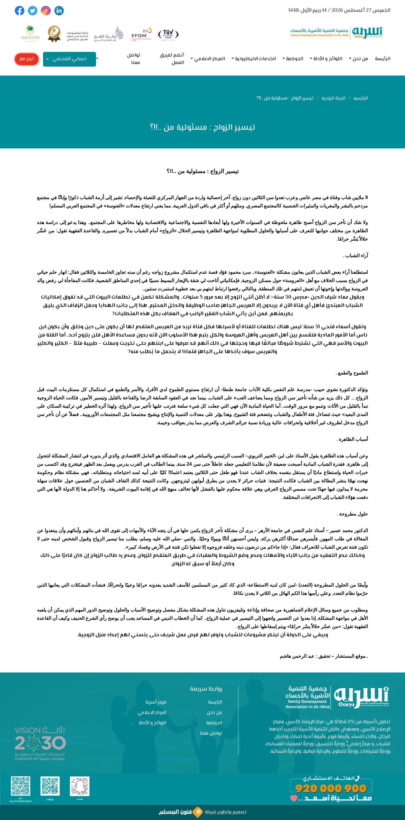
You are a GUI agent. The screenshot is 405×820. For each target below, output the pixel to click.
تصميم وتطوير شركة (224, 812)
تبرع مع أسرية (27, 60)
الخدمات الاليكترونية (255, 59)
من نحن (360, 59)
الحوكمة (294, 59)
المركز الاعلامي (209, 59)
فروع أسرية (156, 702)
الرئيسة (382, 59)
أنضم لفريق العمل (172, 59)
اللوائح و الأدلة (327, 59)
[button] (99, 59)
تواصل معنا (133, 59)
